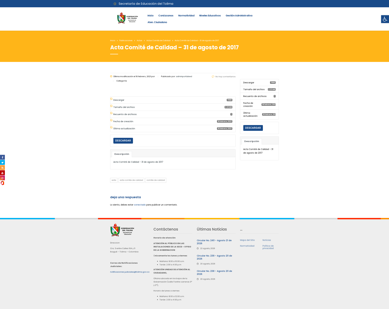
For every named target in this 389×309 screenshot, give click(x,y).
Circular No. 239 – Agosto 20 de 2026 (214, 257)
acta (114, 180)
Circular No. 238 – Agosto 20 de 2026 (214, 273)
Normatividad (186, 15)
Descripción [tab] (121, 154)
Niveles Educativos (210, 15)
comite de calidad (156, 180)
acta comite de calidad (131, 180)
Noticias (267, 240)
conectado (140, 204)
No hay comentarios (225, 76)
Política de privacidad (268, 247)
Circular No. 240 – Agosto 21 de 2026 (214, 242)
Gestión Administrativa (239, 15)
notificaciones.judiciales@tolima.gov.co (130, 271)
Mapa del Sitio (247, 240)
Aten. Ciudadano (157, 22)
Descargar (123, 140)
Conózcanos (165, 15)
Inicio (150, 15)
